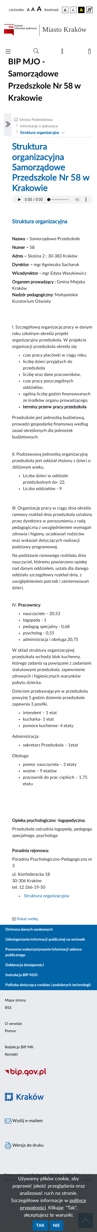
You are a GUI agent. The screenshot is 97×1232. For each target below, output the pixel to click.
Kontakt (11, 1054)
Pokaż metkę (27, 919)
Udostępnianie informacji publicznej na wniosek (45, 939)
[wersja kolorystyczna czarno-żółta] (81, 9)
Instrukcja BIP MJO (21, 975)
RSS (8, 1008)
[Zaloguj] (90, 52)
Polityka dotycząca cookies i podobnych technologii (48, 985)
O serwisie (13, 1024)
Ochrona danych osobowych (29, 929)
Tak (40, 1225)
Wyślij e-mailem (27, 1121)
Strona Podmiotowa (36, 120)
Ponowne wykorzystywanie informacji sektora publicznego (43, 952)
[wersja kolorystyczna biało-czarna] (73, 9)
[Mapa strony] (63, 52)
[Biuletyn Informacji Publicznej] (48, 1075)
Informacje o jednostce (39, 126)
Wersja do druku (27, 1145)
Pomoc (10, 1031)
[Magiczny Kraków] (48, 1100)
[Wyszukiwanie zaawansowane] (36, 51)
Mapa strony (15, 1000)
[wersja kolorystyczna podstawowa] (65, 9)
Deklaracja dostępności (24, 965)
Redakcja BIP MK (19, 1047)
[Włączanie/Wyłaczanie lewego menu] (8, 124)
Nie (56, 1225)
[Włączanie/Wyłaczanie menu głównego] (8, 52)
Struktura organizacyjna (39, 133)
